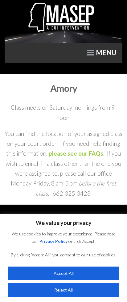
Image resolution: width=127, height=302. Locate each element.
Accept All (64, 273)
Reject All (63, 289)
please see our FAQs (76, 153)
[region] (63, 258)
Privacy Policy (53, 241)
